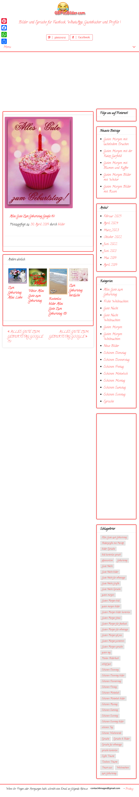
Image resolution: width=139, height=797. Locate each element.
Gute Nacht (111, 308)
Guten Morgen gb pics (112, 635)
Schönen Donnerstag (117, 360)
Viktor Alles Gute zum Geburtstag (36, 296)
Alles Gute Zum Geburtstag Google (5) (25, 336)
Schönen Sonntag (114, 394)
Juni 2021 (110, 251)
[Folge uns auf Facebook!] (81, 39)
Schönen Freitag (114, 366)
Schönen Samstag (115, 387)
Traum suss (107, 768)
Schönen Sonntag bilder (113, 722)
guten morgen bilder (111, 606)
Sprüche (109, 401)
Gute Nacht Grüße (110, 583)
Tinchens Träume (109, 762)
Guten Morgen (113, 327)
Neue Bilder (111, 346)
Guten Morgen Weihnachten (113, 337)
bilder (61, 224)
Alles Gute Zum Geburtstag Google (68, 334)
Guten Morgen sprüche (112, 647)
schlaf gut (106, 664)
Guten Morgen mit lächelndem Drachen (116, 142)
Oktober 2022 (113, 237)
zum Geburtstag (109, 773)
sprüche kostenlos (109, 750)
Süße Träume (108, 756)
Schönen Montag (114, 380)
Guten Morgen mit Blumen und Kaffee (116, 165)
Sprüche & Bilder (122, 739)
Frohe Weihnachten (116, 301)
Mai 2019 (110, 258)
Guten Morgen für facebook (114, 624)
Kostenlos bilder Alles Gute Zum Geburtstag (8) (58, 306)
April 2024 (111, 223)
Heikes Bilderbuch (110, 658)
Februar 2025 (112, 216)
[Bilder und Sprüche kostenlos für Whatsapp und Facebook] (69, 8)
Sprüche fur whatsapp (112, 745)
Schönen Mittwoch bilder (113, 699)
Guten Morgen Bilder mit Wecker (117, 177)
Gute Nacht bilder (110, 572)
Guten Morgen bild (111, 601)
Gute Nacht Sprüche (111, 589)
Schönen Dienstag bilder (113, 675)
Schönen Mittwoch (116, 373)
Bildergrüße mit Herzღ (113, 543)
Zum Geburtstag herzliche (76, 290)
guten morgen (108, 595)
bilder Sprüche (108, 549)
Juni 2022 (110, 244)
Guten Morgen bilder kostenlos (116, 612)
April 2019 (110, 265)
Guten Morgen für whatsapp (115, 629)
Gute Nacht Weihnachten (112, 318)
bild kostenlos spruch (111, 555)
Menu (7, 47)
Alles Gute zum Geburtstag (113, 292)
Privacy (129, 789)
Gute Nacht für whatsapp (113, 578)
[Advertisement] (69, 77)
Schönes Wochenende (111, 733)
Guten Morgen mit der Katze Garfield (118, 154)
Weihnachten (123, 768)
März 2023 (111, 230)
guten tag (106, 652)
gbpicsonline (107, 560)
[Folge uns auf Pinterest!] (58, 39)
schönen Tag (107, 727)
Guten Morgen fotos (111, 618)
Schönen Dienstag (115, 353)
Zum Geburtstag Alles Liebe (15, 292)
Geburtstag (122, 560)
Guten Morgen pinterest (113, 641)
